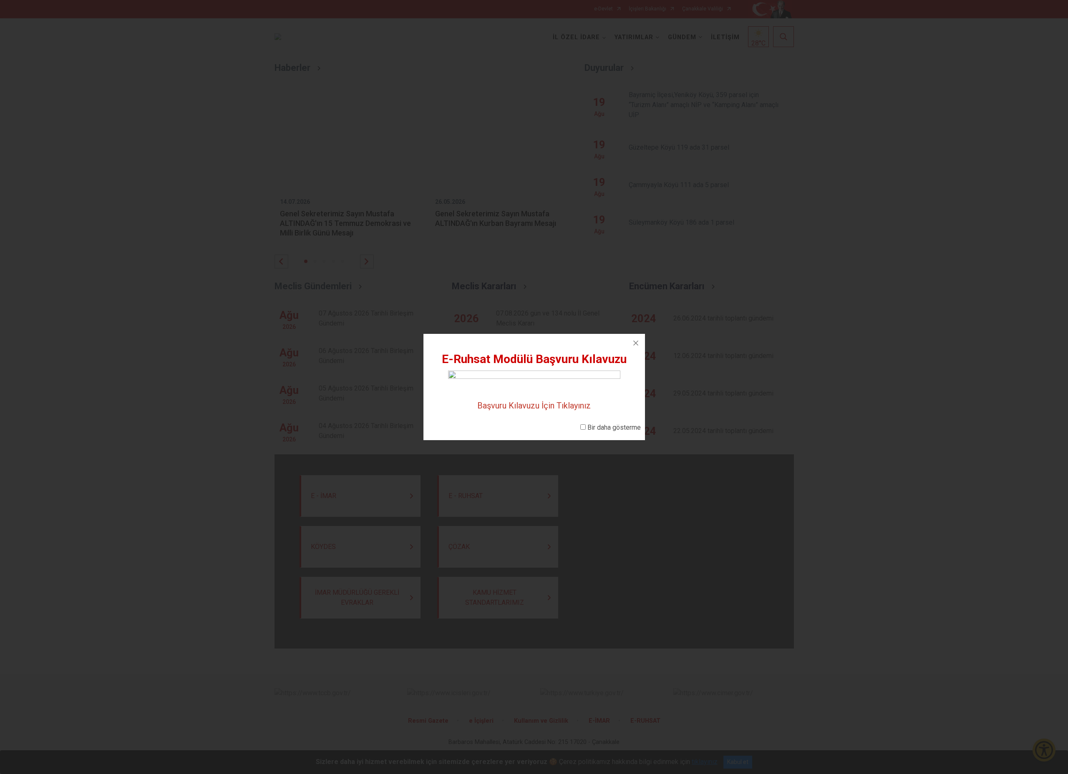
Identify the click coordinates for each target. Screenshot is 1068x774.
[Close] (636, 343)
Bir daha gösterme (614, 427)
